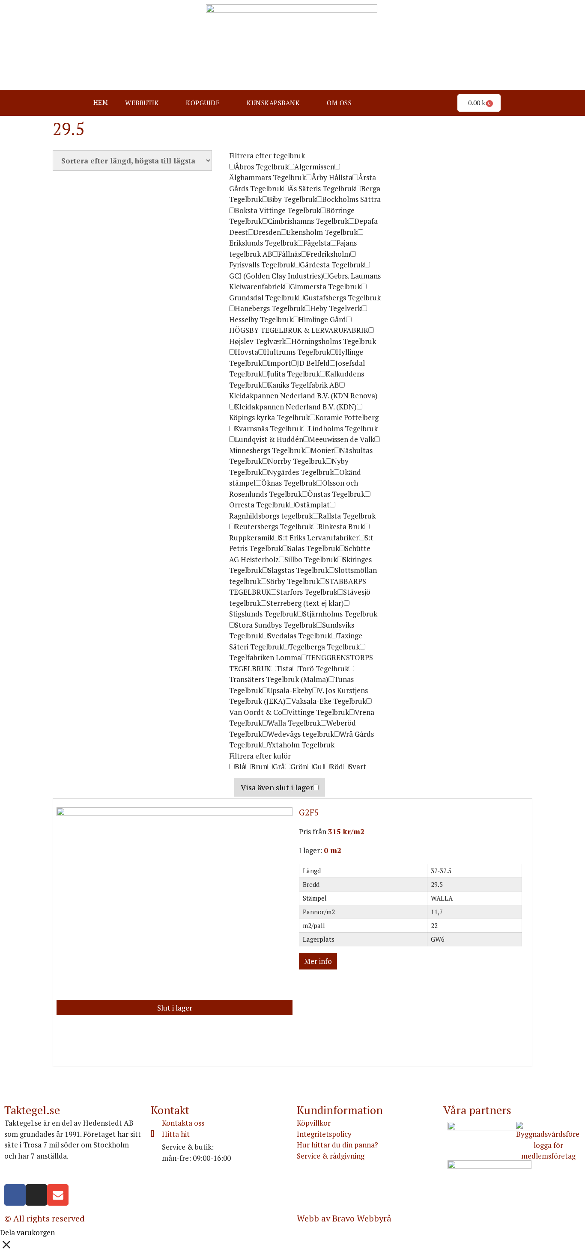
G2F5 (309, 812)
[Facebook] (15, 1195)
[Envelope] (58, 1195)
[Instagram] (36, 1195)
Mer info (318, 961)
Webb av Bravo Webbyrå (344, 1218)
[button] (146, 103)
